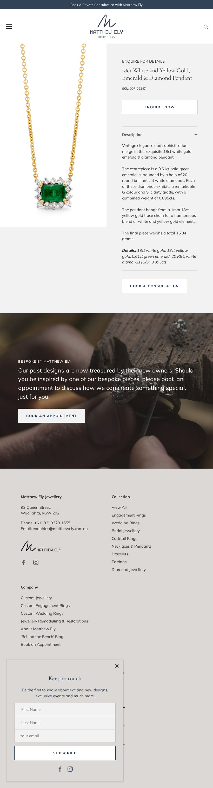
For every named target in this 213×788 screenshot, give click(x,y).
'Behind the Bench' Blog (42, 636)
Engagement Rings (129, 515)
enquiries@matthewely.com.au (60, 528)
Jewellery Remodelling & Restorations (54, 621)
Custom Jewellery (36, 597)
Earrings (119, 561)
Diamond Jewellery (129, 569)
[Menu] (9, 26)
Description (132, 134)
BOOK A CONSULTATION (154, 286)
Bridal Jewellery (126, 530)
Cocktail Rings (124, 538)
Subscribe (64, 753)
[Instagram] (70, 768)
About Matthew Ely (38, 628)
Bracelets (120, 553)
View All (119, 507)
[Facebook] (60, 768)
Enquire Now (160, 107)
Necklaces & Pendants (131, 546)
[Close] (117, 666)
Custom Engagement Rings (45, 605)
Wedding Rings (125, 522)
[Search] (206, 27)
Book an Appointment (41, 644)
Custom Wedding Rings (42, 613)
